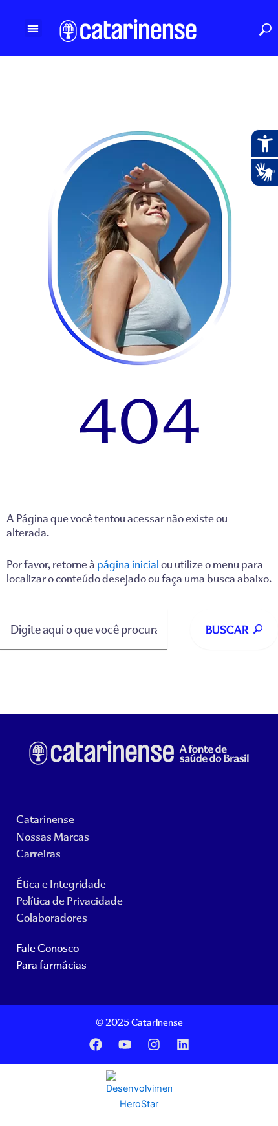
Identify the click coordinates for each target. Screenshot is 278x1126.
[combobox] (83, 629)
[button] (33, 28)
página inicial (128, 563)
